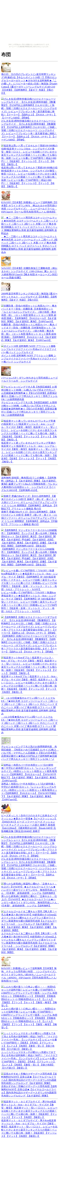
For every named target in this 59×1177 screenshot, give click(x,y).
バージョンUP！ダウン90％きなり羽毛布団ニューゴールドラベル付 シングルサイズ (29, 379)
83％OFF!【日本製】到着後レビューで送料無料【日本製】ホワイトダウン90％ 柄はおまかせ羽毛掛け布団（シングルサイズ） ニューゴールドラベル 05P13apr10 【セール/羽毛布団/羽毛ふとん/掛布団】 (29, 207)
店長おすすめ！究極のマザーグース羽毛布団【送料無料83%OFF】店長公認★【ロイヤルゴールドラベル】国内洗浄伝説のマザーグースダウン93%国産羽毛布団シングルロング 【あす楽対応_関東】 (29, 1091)
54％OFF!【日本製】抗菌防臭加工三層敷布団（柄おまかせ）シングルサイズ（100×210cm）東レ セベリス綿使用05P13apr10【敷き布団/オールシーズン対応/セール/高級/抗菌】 (29, 273)
